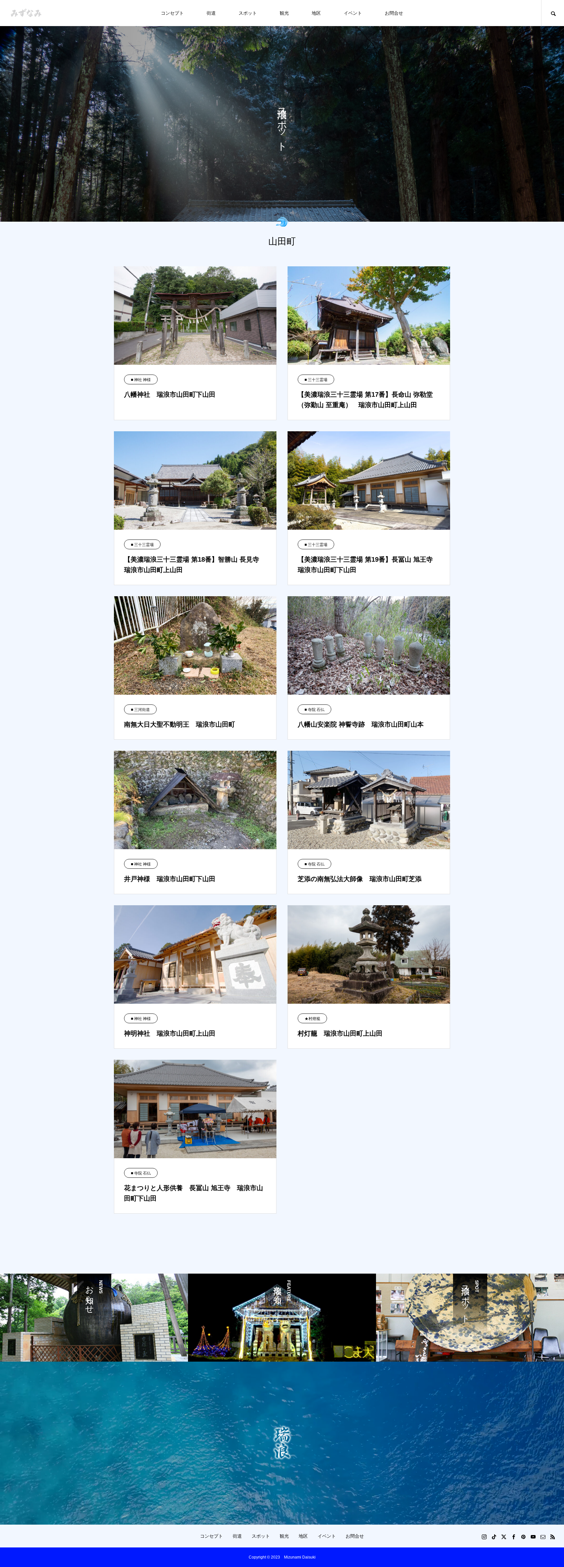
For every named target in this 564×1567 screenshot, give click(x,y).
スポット (248, 13)
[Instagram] (484, 1536)
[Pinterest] (523, 1536)
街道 (211, 13)
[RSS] (552, 1536)
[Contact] (543, 1536)
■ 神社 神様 (141, 379)
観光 (284, 13)
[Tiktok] (494, 1536)
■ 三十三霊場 (316, 379)
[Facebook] (513, 1536)
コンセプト (172, 13)
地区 (316, 13)
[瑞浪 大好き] (26, 13)
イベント (353, 13)
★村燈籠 (312, 1018)
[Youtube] (533, 1536)
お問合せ (394, 13)
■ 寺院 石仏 (314, 709)
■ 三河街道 (140, 709)
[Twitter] (503, 1536)
